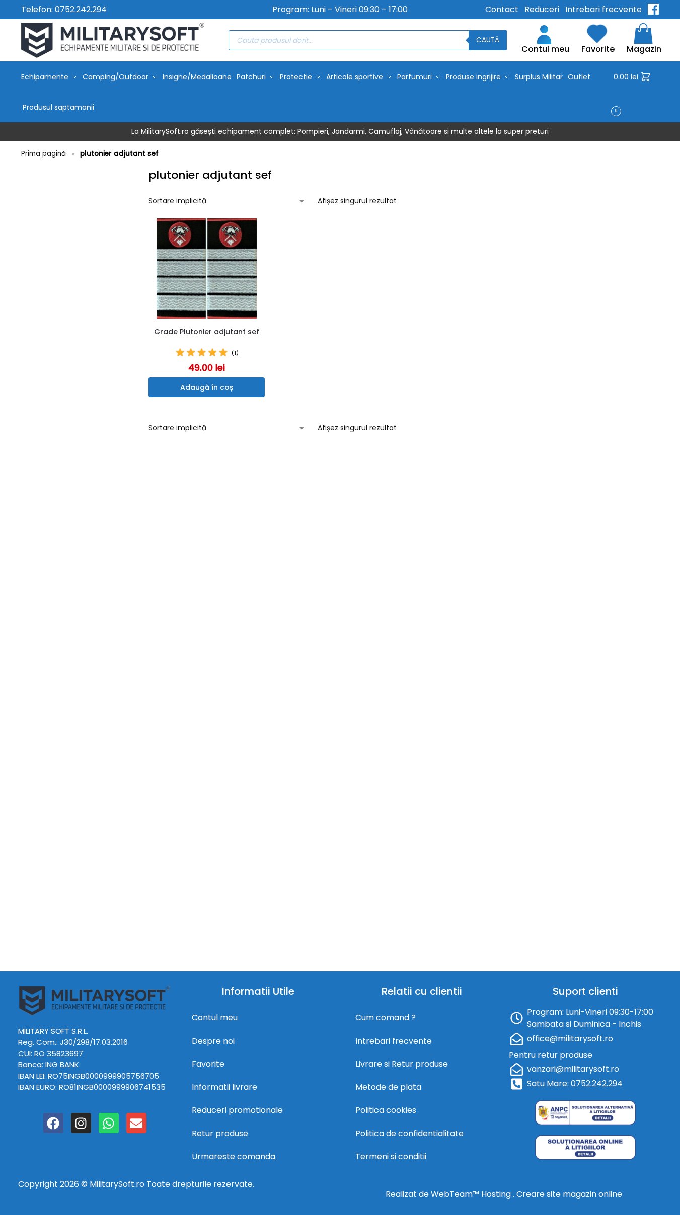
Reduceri (541, 9)
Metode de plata (388, 1087)
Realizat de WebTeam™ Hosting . (451, 1194)
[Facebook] (53, 1123)
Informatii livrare (224, 1087)
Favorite (598, 49)
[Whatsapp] (109, 1123)
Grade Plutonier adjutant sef (206, 332)
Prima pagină (43, 153)
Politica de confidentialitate (409, 1133)
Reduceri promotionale (237, 1110)
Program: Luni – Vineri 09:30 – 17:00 (340, 9)
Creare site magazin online (569, 1194)
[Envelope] (136, 1123)
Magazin (644, 49)
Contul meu (545, 49)
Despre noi (213, 1041)
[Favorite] (259, 233)
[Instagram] (81, 1123)
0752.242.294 (81, 9)
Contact (501, 9)
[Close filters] (132, 173)
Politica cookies (385, 1110)
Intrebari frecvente (603, 9)
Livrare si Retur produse (401, 1064)
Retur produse (220, 1133)
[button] (636, 92)
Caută (487, 40)
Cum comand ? (385, 1017)
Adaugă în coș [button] (206, 387)
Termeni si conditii (390, 1156)
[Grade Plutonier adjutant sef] (206, 268)
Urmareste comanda (233, 1156)
